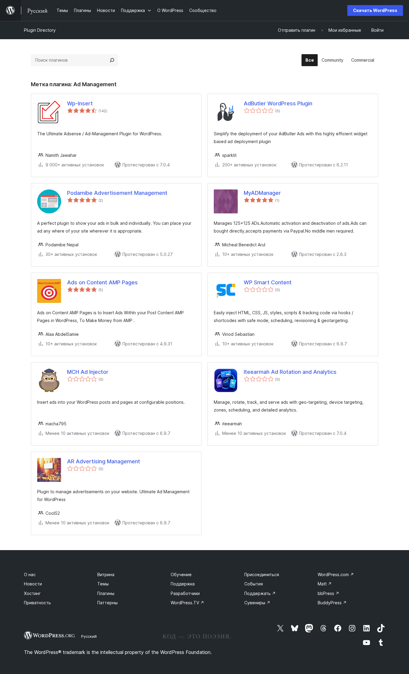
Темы (103, 583)
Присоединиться (261, 574)
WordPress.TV (187, 602)
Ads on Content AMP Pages (102, 282)
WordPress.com (336, 574)
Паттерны (107, 602)
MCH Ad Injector (87, 372)
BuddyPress (332, 602)
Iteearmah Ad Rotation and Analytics (290, 372)
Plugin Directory (40, 30)
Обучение (181, 574)
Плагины (105, 593)
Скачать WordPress (375, 10)
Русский (89, 636)
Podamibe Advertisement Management (117, 193)
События (253, 583)
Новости (33, 583)
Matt (325, 583)
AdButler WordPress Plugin (278, 103)
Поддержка (183, 583)
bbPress (328, 593)
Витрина (105, 574)
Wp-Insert (80, 103)
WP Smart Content (268, 282)
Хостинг (32, 593)
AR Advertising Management (103, 461)
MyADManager (262, 193)
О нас (30, 574)
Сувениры (257, 602)
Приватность (37, 602)
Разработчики (185, 593)
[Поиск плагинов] (112, 60)
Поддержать (260, 593)
